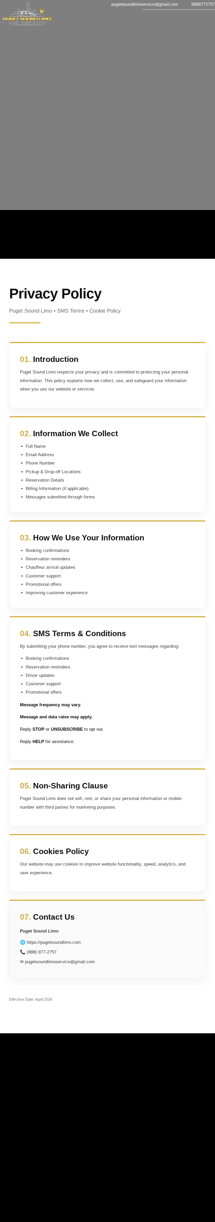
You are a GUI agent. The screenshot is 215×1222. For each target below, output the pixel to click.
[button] (105, 20)
